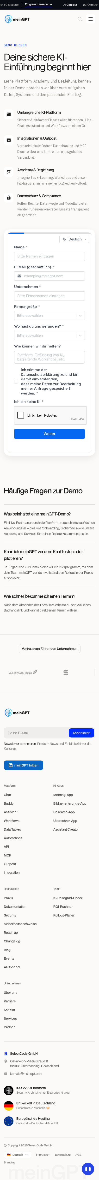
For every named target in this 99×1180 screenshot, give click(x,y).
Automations (13, 838)
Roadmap (11, 932)
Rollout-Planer (63, 915)
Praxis (8, 898)
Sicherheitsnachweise (20, 924)
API (6, 847)
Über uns (10, 992)
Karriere (10, 1001)
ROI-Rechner (63, 906)
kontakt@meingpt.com (26, 1074)
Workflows (11, 821)
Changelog (12, 941)
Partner (9, 1027)
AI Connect (12, 967)
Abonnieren (81, 733)
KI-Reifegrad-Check (68, 898)
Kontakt (9, 1010)
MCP (7, 855)
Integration (12, 872)
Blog (7, 950)
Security (10, 915)
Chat (7, 795)
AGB (78, 1154)
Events (9, 958)
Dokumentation (15, 906)
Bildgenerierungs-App (69, 803)
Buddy (8, 803)
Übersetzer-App (65, 821)
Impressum (43, 1154)
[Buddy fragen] (88, 1169)
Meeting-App (63, 795)
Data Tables (12, 829)
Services (10, 1018)
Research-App (64, 812)
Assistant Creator (66, 829)
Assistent (11, 812)
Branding (9, 1162)
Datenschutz (63, 1154)
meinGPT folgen (26, 765)
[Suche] (79, 19)
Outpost (10, 864)
